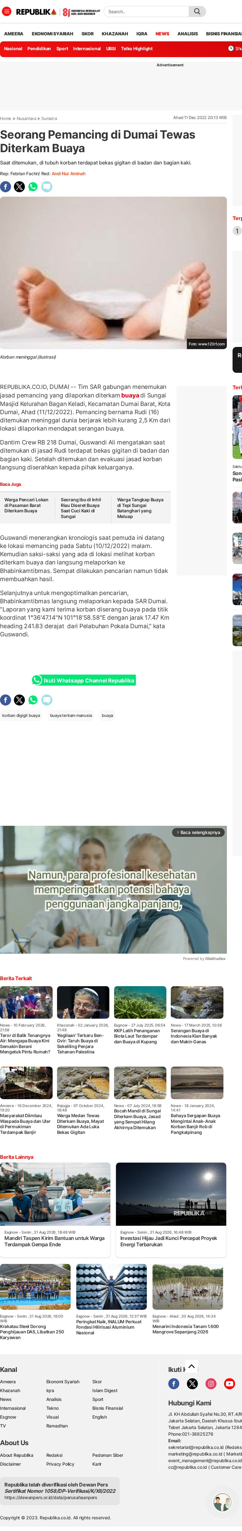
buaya (130, 395)
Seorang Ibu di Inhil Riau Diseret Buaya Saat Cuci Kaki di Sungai (81, 508)
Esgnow (8, 1417)
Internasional (87, 48)
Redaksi (54, 1455)
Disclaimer (10, 1464)
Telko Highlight (137, 48)
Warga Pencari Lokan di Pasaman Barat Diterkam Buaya (26, 505)
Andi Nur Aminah (68, 173)
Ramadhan (57, 1425)
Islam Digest (104, 1390)
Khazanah (10, 1390)
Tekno (52, 1408)
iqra (141, 33)
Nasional (13, 48)
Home (5, 118)
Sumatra (49, 118)
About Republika (16, 1455)
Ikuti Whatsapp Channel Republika (89, 680)
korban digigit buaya (21, 715)
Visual (52, 1417)
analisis (187, 33)
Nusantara (26, 118)
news (162, 33)
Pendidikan (39, 48)
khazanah (115, 33)
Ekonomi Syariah (52, 33)
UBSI (111, 48)
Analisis (54, 1399)
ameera (13, 33)
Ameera (8, 1381)
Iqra (50, 1390)
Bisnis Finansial (107, 1408)
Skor (96, 1381)
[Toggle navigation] (6, 11)
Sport (62, 48)
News (6, 1399)
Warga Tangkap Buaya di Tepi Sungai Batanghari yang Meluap (140, 508)
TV (3, 1425)
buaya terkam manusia (71, 715)
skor (87, 33)
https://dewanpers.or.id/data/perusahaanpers (50, 1497)
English (99, 1417)
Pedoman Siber (107, 1455)
